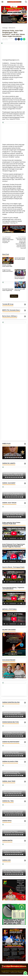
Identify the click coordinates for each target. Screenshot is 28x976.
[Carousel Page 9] (20, 457)
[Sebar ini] (16, 39)
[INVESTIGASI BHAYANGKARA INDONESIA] (14, 2)
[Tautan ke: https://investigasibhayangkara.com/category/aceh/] (25, 860)
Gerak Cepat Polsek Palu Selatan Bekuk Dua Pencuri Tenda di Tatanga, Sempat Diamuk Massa (20, 258)
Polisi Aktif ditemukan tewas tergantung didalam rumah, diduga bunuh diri (7, 289)
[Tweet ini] (19, 39)
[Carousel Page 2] (7, 457)
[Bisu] (21, 538)
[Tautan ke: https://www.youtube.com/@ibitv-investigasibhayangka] (25, 304)
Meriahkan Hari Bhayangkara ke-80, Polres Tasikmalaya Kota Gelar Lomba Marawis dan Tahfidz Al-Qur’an (14, 494)
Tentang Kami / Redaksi (16, 972)
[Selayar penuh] (23, 538)
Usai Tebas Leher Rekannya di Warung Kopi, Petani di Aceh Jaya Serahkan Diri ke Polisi (14, 871)
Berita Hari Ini (5, 39)
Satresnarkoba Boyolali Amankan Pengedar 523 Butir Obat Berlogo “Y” (14, 514)
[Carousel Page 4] (11, 457)
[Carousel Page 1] (5, 457)
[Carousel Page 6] (15, 457)
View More (14, 296)
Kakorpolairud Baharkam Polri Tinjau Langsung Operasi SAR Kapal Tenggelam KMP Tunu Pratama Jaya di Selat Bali (13, 792)
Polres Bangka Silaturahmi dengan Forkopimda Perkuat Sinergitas (14, 733)
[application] (14, 533)
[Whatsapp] (24, 39)
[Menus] (2, 2)
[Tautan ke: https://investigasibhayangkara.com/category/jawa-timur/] (25, 781)
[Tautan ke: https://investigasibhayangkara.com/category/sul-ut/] (25, 762)
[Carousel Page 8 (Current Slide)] (20, 516)
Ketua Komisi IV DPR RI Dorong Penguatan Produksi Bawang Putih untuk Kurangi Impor (20, 289)
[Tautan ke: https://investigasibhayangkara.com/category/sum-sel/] (25, 703)
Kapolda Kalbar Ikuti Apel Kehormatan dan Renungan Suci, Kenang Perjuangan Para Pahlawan (13, 753)
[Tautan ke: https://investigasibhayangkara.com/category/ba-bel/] (25, 722)
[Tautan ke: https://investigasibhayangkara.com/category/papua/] (25, 821)
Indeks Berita (5, 972)
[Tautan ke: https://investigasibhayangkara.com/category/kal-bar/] (25, 742)
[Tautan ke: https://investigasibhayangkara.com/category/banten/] (25, 841)
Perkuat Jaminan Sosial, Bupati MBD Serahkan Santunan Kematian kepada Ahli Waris (7, 265)
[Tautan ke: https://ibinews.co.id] (25, 316)
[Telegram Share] (21, 39)
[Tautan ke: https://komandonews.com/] (25, 310)
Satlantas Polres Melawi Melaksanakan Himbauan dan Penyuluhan (7, 239)
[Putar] (4, 538)
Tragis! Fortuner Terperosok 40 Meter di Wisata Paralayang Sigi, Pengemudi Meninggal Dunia (7, 270)
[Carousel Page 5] (13, 457)
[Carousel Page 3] (9, 457)
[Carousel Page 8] (18, 457)
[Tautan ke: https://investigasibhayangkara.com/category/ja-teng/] (25, 503)
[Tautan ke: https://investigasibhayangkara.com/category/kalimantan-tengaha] (25, 801)
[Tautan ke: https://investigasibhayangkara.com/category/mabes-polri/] (25, 444)
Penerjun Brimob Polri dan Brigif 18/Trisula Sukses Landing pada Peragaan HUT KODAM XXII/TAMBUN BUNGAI (13, 812)
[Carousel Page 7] (17, 457)
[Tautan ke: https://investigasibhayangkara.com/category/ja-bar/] (25, 483)
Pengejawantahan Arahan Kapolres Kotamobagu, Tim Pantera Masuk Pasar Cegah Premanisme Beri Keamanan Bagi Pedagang (14, 772)
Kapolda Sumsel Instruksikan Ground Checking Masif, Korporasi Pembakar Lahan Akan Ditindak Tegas (14, 713)
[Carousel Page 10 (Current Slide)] (22, 457)
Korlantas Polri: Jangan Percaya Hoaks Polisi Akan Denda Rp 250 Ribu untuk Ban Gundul (13, 474)
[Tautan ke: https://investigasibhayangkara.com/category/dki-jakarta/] (25, 464)
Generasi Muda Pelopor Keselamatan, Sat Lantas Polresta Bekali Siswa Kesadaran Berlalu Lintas (14, 832)
